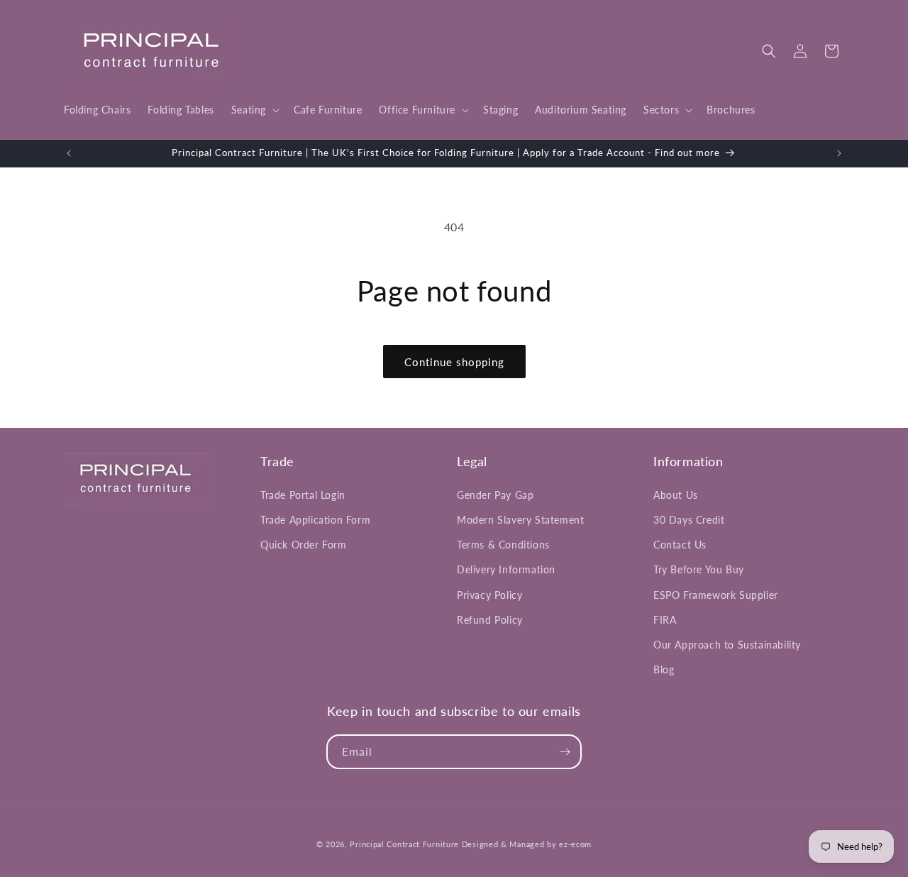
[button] (254, 110)
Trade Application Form (315, 520)
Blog (663, 669)
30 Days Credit (688, 520)
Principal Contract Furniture (404, 844)
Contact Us (680, 545)
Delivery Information (506, 569)
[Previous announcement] (68, 153)
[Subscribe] (564, 751)
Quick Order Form (303, 545)
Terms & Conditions (503, 545)
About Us (675, 495)
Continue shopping (454, 361)
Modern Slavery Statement (520, 520)
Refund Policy (490, 620)
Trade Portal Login (302, 495)
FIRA (664, 620)
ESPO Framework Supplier (715, 595)
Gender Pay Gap (495, 495)
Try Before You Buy (698, 569)
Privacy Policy (489, 595)
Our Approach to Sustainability (727, 645)
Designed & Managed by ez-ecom (527, 844)
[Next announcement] (839, 153)
